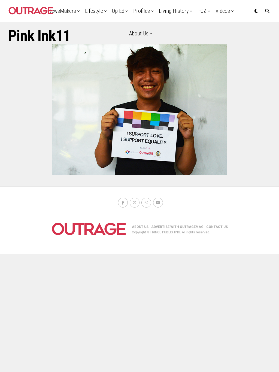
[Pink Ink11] (139, 173)
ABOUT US (140, 227)
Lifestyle (94, 11)
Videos (223, 11)
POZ (202, 11)
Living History (174, 11)
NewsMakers (62, 11)
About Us (138, 33)
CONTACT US (217, 227)
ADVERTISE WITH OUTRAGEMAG (177, 227)
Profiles (141, 11)
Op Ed (118, 11)
